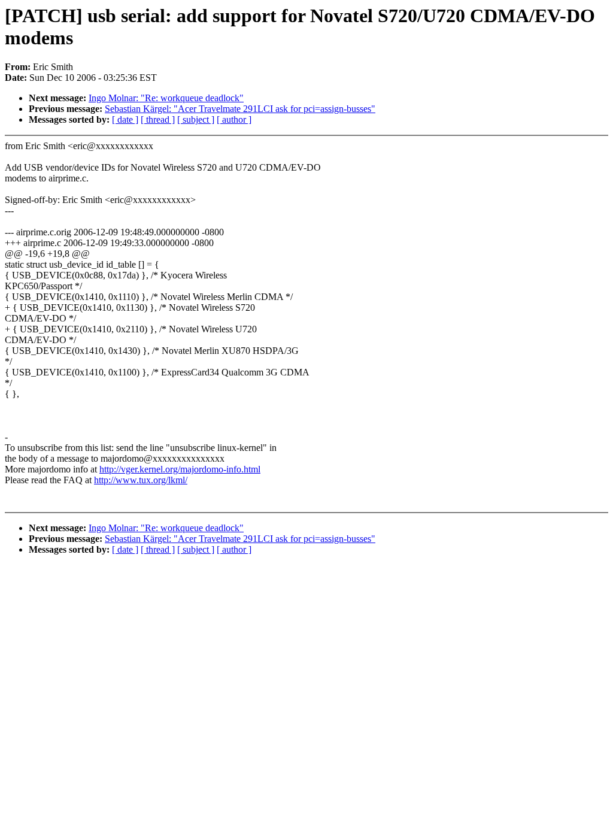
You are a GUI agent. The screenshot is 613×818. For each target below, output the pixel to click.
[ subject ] (195, 119)
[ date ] (125, 119)
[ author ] (234, 119)
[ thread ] (158, 119)
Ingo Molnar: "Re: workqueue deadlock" (166, 98)
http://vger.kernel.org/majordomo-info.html (179, 469)
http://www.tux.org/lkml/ (140, 480)
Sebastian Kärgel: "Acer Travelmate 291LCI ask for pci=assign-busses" (240, 109)
